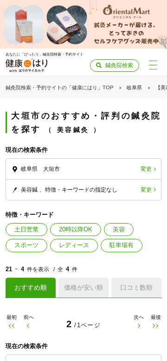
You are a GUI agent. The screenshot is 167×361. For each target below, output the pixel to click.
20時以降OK (75, 229)
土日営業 (26, 229)
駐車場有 (121, 245)
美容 (119, 229)
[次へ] (138, 326)
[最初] (11, 326)
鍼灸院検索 (119, 65)
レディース (74, 245)
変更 (146, 169)
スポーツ (26, 245)
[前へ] (28, 326)
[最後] (155, 326)
